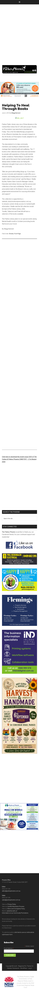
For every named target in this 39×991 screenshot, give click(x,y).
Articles (11, 233)
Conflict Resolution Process (15, 906)
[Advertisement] (19, 32)
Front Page (17, 233)
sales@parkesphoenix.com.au (11, 900)
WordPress (23, 968)
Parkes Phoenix (19, 69)
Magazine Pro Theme (24, 966)
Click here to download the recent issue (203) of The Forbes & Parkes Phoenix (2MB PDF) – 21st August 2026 (19, 459)
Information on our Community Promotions (15, 913)
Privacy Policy (11, 904)
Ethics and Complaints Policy (16, 908)
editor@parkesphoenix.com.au (11, 891)
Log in (30, 968)
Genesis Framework (13, 968)
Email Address (9, 948)
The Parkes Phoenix (8, 532)
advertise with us (12, 911)
